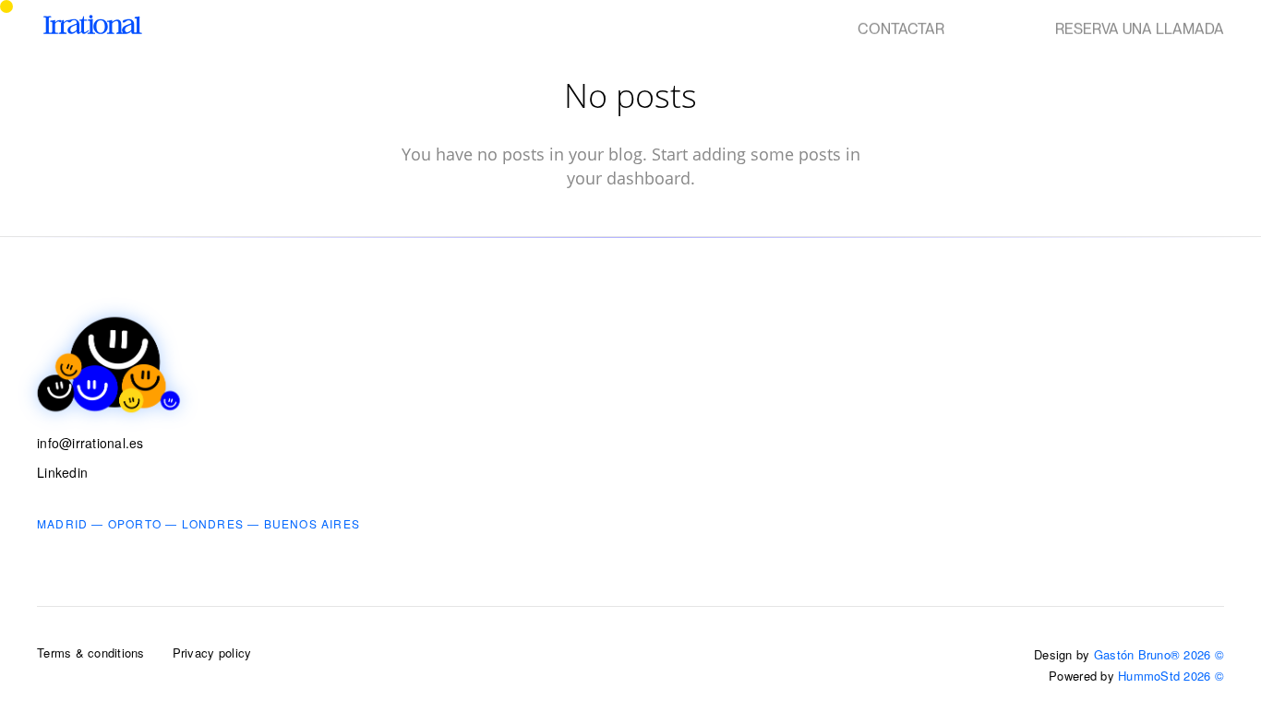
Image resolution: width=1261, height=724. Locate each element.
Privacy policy (212, 652)
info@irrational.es (90, 442)
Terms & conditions (91, 652)
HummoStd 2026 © (1171, 675)
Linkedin (62, 472)
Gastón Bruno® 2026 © (1159, 654)
